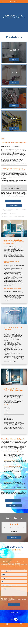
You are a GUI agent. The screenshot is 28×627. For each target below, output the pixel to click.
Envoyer (14, 604)
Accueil (2, 138)
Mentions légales (14, 612)
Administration (14, 615)
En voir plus (14, 537)
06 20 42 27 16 (14, 1)
